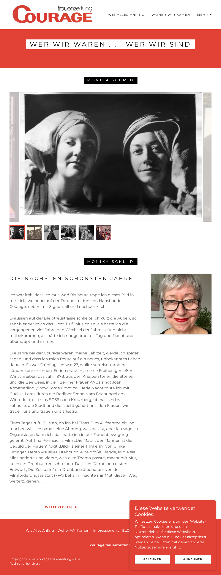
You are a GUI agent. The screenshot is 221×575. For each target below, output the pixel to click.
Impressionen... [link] (106, 530)
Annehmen (193, 559)
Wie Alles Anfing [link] (126, 15)
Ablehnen (152, 559)
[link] (53, 14)
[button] (204, 14)
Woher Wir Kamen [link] (171, 15)
